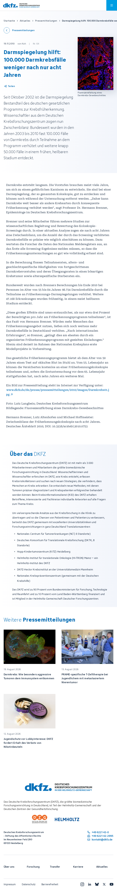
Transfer (55, 867)
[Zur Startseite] (21, 5)
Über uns (9, 867)
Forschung (33, 867)
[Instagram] (82, 884)
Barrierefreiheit (49, 884)
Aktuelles (102, 867)
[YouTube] (111, 884)
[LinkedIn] (89, 884)
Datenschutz (28, 884)
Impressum (10, 884)
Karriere (78, 867)
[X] (104, 884)
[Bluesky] (97, 884)
